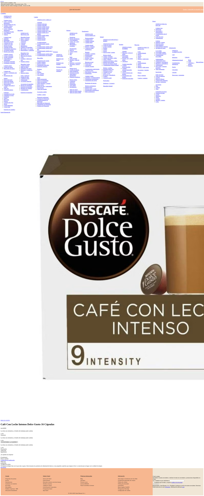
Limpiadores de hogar (161, 91)
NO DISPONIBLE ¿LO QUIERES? (9, 442)
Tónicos (6, 34)
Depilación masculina (127, 78)
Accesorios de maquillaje (27, 84)
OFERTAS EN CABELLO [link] (44, 20)
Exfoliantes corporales (9, 63)
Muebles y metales (160, 100)
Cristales (158, 99)
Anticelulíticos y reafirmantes (8, 59)
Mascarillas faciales (9, 41)
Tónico (5, 98)
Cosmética (3, 13)
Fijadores (39, 69)
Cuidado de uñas (25, 78)
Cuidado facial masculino (126, 66)
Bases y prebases (25, 38)
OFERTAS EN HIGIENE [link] (73, 34)
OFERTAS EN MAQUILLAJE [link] (25, 34)
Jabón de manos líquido (76, 91)
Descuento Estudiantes (11, 490)
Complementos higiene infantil (111, 65)
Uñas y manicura (25, 75)
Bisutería (190, 65)
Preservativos (88, 63)
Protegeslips (73, 84)
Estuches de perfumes (59, 70)
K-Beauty (6, 92)
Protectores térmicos (42, 66)
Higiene (68, 30)
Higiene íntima (73, 79)
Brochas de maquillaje (26, 85)
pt (1, 1)
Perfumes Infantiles (61, 67)
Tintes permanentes (42, 79)
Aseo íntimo (73, 85)
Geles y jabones (107, 59)
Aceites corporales (8, 57)
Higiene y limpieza (90, 46)
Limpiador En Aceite (9, 94)
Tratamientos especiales (43, 65)
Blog (81, 478)
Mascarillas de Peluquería (43, 103)
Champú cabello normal (43, 27)
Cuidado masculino (127, 64)
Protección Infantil (8, 81)
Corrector (23, 43)
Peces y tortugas (142, 75)
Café (173, 54)
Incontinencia (73, 87)
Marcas (198, 62)
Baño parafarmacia (90, 91)
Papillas (105, 48)
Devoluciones (8, 482)
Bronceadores (7, 84)
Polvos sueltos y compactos (25, 41)
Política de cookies (122, 482)
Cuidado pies (7, 71)
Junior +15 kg (106, 73)
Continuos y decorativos (162, 62)
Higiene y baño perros (143, 67)
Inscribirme (155, 484)
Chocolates (175, 69)
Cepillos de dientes (74, 70)
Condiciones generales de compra (126, 480)
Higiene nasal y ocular (90, 89)
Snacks (105, 51)
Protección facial (8, 79)
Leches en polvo (107, 45)
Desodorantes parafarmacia (92, 90)
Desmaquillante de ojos (10, 24)
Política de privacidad (123, 483)
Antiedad (6, 38)
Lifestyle (187, 57)
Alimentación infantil (108, 44)
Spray (71, 53)
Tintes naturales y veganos (43, 83)
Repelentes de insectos (90, 83)
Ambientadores (159, 59)
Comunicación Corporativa (49, 487)
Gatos (139, 51)
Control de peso (89, 70)
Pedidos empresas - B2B (11, 488)
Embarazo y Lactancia (108, 83)
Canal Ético (121, 485)
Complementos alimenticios (176, 63)
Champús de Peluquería (43, 98)
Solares (5, 78)
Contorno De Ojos (8, 102)
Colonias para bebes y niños (110, 61)
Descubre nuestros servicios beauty (52, 482)
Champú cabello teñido (43, 35)
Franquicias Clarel (47, 488)
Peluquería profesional (42, 97)
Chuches (174, 72)
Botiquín (87, 52)
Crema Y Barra (73, 51)
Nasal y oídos (88, 59)
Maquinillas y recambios (73, 45)
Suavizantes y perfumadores (159, 31)
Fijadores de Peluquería (43, 106)
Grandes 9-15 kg (107, 72)
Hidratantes (7, 40)
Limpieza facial (8, 20)
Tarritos (105, 49)
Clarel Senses (46, 480)
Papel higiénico (160, 45)
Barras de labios (25, 73)
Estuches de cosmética (9, 109)
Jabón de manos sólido (75, 92)
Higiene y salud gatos (143, 59)
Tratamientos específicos (10, 49)
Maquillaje (20, 30)
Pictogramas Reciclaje (123, 488)
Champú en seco (41, 38)
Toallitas (105, 76)
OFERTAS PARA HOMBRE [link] (127, 48)
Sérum (5, 104)
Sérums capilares (41, 63)
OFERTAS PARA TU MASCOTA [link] (143, 48)
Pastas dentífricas (74, 71)
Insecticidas (158, 72)
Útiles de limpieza (160, 76)
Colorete (23, 44)
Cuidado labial (88, 42)
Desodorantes (73, 48)
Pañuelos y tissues (160, 42)
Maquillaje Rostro (25, 37)
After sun (6, 88)
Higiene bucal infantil (108, 62)
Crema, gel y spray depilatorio (74, 42)
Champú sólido (41, 37)
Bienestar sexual (89, 62)
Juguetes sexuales (89, 66)
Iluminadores (24, 46)
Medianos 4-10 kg (108, 70)
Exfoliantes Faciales (9, 31)
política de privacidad (177, 482)
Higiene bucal (73, 68)
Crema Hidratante (8, 105)
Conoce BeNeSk (84, 483)
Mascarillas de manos (9, 68)
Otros (157, 89)
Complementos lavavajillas (159, 55)
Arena (139, 57)
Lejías (157, 101)
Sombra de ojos (25, 54)
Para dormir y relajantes (91, 72)
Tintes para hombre (42, 89)
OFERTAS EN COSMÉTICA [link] (8, 16)
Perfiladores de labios (26, 68)
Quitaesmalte (24, 80)
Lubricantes (88, 65)
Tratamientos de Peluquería (44, 104)
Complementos (24, 90)
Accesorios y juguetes (143, 70)
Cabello (36, 17)
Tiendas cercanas (47, 483)
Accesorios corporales (9, 61)
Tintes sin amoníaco (42, 82)
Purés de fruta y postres (109, 52)
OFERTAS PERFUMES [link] (59, 55)
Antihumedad (159, 65)
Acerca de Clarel (47, 478)
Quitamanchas (159, 38)
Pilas (157, 86)
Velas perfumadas (160, 69)
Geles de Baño (73, 58)
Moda (189, 60)
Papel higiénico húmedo (162, 46)
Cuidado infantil (89, 45)
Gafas (189, 61)
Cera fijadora (40, 75)
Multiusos (158, 96)
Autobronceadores (8, 90)
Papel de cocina (160, 44)
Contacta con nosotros (11, 483)
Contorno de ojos (8, 43)
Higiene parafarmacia (90, 86)
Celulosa (158, 41)
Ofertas (201, 62)
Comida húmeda (142, 53)
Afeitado (124, 51)
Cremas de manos (8, 67)
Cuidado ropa (159, 28)
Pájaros (139, 72)
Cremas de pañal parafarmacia (89, 48)
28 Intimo (82, 480)
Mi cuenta (7, 485)
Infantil (102, 37)
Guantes (158, 77)
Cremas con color (8, 44)
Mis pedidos (8, 487)
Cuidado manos (8, 65)
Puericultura (106, 80)
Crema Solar (7, 107)
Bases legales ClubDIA (123, 487)
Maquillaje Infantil (107, 86)
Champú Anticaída (42, 25)
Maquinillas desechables (125, 56)
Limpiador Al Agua (9, 95)
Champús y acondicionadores (92, 77)
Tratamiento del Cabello (43, 61)
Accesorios (158, 84)
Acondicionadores (41, 42)
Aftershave (125, 61)
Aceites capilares (41, 62)
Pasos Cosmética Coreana (87, 485)
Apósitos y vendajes (90, 53)
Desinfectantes (88, 55)
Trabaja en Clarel (47, 485)
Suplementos (88, 73)
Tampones (72, 82)
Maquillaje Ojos (25, 53)
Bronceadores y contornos (27, 50)
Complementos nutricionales (92, 69)
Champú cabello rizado (43, 28)
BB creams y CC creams (27, 49)
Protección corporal (9, 82)
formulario (167, 487)
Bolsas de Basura (160, 79)
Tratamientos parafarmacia (91, 79)
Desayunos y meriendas (178, 75)
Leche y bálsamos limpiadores (8, 29)
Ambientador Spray (161, 60)
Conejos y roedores (142, 78)
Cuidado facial (7, 37)
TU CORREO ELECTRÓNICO (161, 480)
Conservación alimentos (162, 80)
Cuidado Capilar (89, 76)
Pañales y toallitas (107, 68)
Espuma (39, 72)
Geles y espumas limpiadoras (8, 22)
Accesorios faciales (8, 50)
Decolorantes (40, 87)
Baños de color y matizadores (44, 86)
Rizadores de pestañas (26, 88)
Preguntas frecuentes (10, 478)
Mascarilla (6, 99)
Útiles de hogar (159, 74)
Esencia (6, 101)
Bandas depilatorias (74, 38)
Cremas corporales (8, 56)
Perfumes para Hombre (60, 63)
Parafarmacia (85, 31)
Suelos (157, 97)
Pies (71, 54)
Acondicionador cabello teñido (45, 54)
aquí (183, 487)
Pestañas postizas (25, 61)
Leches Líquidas (107, 46)
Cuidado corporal (8, 54)
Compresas (72, 81)
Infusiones (174, 57)
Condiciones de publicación (8, 460)
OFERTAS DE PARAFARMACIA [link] (90, 34)
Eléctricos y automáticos (162, 63)
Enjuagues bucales (74, 72)
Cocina (158, 94)
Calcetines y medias (191, 63)
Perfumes (55, 52)
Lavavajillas (159, 51)
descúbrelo (3, 467)
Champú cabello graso (43, 29)
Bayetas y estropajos (161, 82)
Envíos (7, 480)
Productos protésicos (75, 77)
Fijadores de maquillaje (26, 47)
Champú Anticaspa (42, 24)
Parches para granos (9, 51)
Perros (139, 61)
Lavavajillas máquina (161, 53)
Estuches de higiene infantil (110, 63)
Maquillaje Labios (25, 64)
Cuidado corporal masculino (127, 69)
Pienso (139, 54)
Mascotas (137, 45)
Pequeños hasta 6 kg (108, 69)
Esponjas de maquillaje (26, 87)
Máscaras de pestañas (26, 56)
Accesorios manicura (26, 81)
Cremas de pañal (107, 78)
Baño (71, 57)
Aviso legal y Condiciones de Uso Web (127, 478)
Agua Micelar (7, 33)
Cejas (22, 57)
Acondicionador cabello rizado (45, 46)
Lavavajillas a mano (161, 52)
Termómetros (88, 56)
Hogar (154, 21)
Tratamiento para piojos (91, 80)
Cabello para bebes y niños (110, 58)
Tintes (38, 77)
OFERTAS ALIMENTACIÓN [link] (177, 51)
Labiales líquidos (25, 65)
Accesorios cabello (42, 92)
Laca (38, 70)
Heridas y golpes (89, 58)
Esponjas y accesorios (75, 63)
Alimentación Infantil (177, 60)
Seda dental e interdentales (73, 75)
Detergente (158, 29)
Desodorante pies (8, 75)
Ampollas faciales (8, 47)
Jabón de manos (74, 89)
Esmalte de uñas (25, 77)
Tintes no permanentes (42, 80)
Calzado (158, 87)
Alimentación (172, 48)
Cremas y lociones (108, 56)
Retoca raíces (40, 85)
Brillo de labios (24, 67)
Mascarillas (40, 58)
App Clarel (45, 490)
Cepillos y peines (41, 94)
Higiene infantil (107, 55)
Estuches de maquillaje (26, 92)
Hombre (121, 44)
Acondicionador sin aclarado (44, 55)
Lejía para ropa (159, 36)
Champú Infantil (41, 39)
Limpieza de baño (160, 93)
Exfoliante (6, 97)
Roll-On (72, 50)
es (3, 1)
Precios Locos (84, 482)
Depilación (72, 37)
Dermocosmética (89, 38)
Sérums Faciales (8, 46)
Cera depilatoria (74, 40)
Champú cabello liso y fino (44, 31)
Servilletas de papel (161, 48)
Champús (39, 22)
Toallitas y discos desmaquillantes (8, 26)
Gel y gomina (40, 73)
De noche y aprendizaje (109, 75)
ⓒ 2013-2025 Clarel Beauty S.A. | (76, 493)
